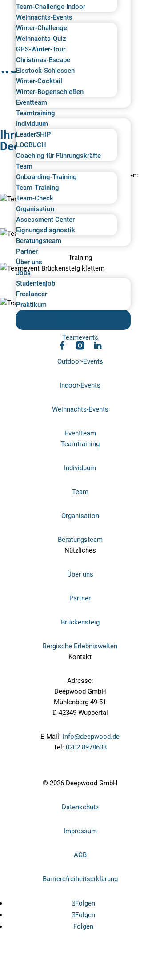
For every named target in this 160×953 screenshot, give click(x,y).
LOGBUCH (31, 145)
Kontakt (73, 320)
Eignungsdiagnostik (45, 230)
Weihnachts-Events (44, 17)
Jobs (23, 273)
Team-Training (37, 188)
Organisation (35, 209)
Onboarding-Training (46, 177)
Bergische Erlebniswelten (80, 646)
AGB (80, 855)
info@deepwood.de (91, 737)
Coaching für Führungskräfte (58, 156)
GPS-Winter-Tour (40, 49)
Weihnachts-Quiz (41, 39)
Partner (27, 251)
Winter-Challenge (41, 28)
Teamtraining (35, 113)
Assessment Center (45, 220)
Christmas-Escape (43, 60)
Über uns (29, 262)
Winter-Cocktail (39, 81)
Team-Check (34, 198)
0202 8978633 (86, 747)
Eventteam (31, 102)
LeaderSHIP (33, 134)
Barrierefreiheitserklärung (80, 879)
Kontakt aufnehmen (39, 772)
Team (24, 166)
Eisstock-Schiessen (45, 71)
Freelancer (31, 294)
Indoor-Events (80, 385)
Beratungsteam (38, 241)
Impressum (80, 831)
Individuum (32, 124)
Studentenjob (35, 283)
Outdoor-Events (80, 361)
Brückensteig (80, 622)
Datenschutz (80, 807)
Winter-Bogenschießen (50, 92)
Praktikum (31, 305)
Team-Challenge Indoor (50, 7)
